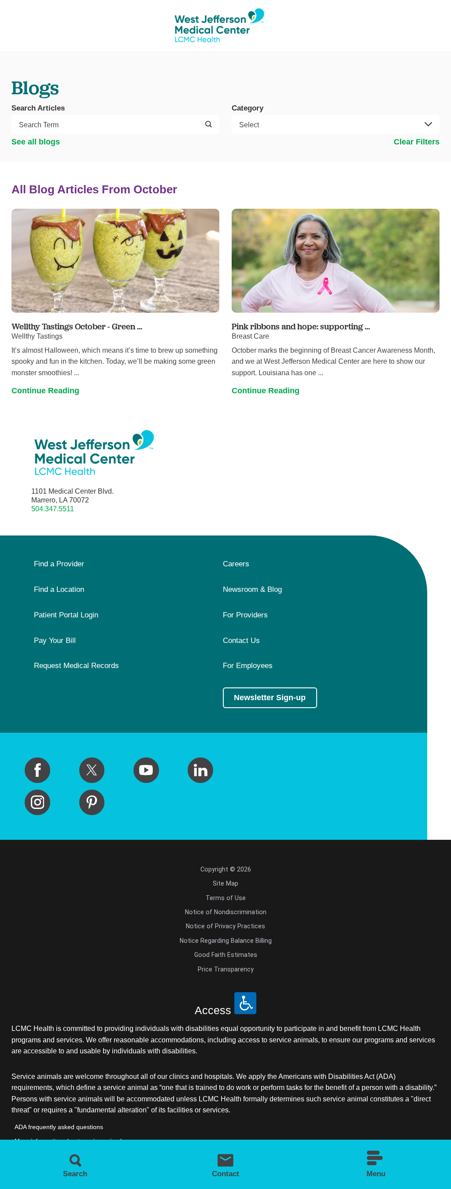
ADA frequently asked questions (59, 1126)
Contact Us (241, 641)
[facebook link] (37, 770)
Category (247, 108)
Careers (236, 564)
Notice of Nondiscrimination (225, 912)
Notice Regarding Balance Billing (226, 940)
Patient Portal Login (66, 615)
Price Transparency (226, 969)
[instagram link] (37, 802)
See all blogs (35, 141)
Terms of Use (226, 897)
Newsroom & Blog (252, 590)
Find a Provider (59, 564)
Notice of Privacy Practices (225, 926)
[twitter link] (92, 770)
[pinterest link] (92, 802)
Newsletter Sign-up (270, 697)
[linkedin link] (200, 770)
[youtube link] (146, 770)
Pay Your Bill (55, 641)
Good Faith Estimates (225, 954)
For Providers (245, 615)
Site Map (225, 883)
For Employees (248, 666)
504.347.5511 (52, 509)
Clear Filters (417, 141)
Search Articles (38, 108)
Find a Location (59, 590)
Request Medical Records (76, 666)
